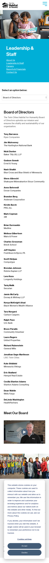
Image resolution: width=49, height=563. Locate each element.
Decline (25, 552)
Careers (10, 66)
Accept (24, 546)
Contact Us (11, 72)
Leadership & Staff (15, 63)
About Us (10, 60)
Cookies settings (24, 539)
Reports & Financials (16, 69)
